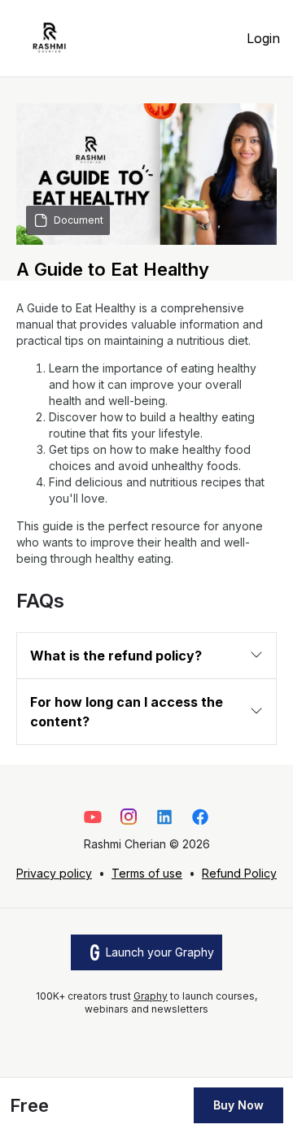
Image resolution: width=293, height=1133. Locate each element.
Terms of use (147, 873)
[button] (146, 655)
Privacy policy (54, 873)
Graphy (150, 996)
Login (263, 38)
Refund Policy (239, 873)
